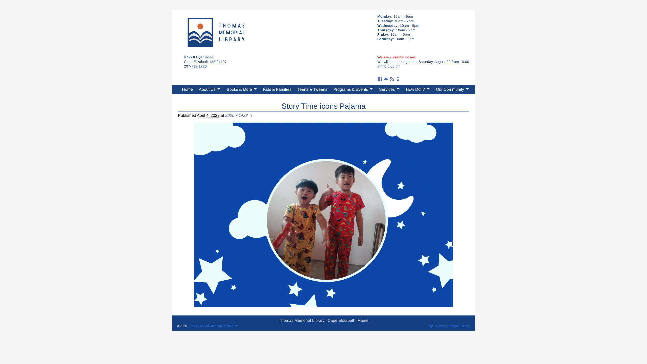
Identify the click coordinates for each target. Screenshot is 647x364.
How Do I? (415, 89)
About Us (207, 89)
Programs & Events (350, 89)
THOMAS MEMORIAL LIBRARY (214, 326)
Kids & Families (277, 89)
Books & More (239, 89)
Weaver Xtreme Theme (453, 326)
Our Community (450, 89)
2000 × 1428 (236, 115)
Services (387, 89)
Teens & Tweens (312, 89)
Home (187, 89)
